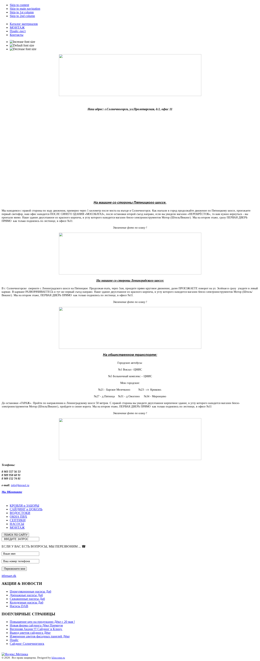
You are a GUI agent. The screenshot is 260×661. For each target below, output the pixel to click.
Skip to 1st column (22, 12)
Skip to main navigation (25, 8)
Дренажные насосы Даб (26, 595)
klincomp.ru (58, 657)
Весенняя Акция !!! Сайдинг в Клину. (36, 629)
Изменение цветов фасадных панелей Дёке (40, 636)
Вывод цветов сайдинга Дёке (30, 632)
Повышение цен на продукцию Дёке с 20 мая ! (42, 621)
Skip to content (19, 5)
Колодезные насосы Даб (26, 602)
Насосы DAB (19, 606)
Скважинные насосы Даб (27, 599)
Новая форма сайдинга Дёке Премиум (36, 625)
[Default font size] (22, 45)
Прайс (14, 640)
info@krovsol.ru (20, 485)
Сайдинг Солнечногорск (27, 643)
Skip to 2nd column (22, 16)
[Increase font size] (22, 42)
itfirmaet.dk (9, 576)
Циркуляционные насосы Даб (30, 591)
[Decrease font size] (23, 49)
